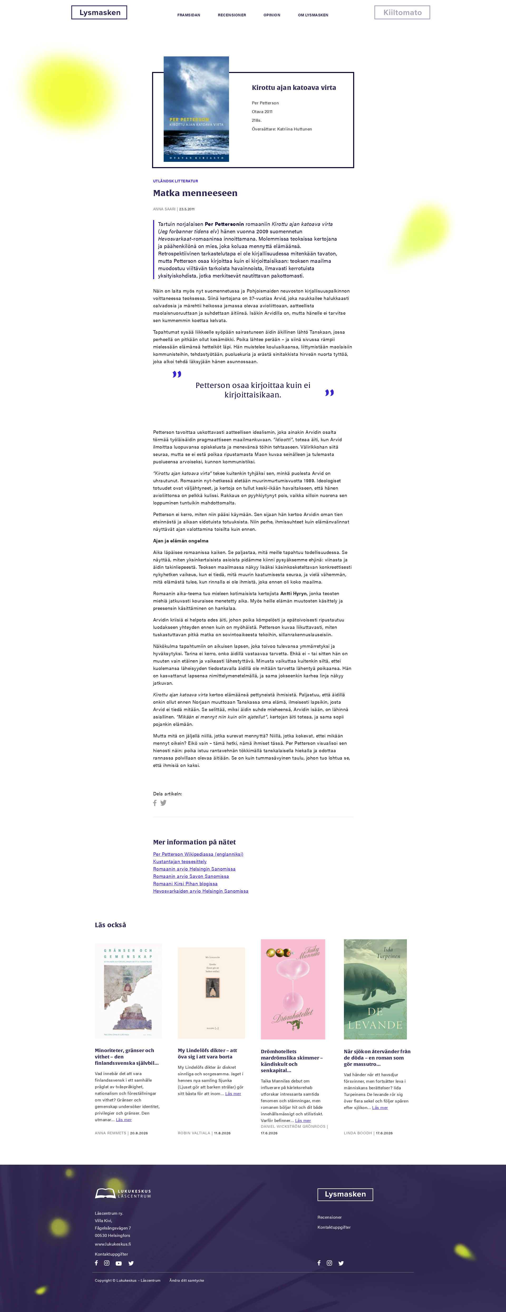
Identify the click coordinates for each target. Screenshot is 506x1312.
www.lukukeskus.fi (113, 1244)
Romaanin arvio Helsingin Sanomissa (194, 868)
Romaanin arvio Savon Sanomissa (191, 876)
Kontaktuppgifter (111, 1254)
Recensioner (232, 14)
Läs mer (124, 1119)
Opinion (272, 14)
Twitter (163, 803)
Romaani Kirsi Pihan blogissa (185, 883)
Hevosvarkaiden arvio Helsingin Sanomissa (201, 890)
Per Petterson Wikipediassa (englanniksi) (198, 854)
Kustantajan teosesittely (180, 861)
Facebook (156, 803)
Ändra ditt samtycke (186, 1280)
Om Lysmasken (313, 14)
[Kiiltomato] (402, 18)
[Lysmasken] (99, 18)
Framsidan (189, 14)
